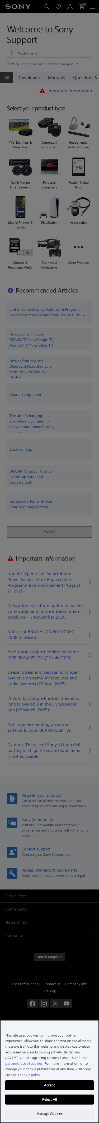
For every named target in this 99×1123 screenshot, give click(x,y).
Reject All (49, 1099)
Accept (49, 1085)
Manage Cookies (49, 1113)
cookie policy (30, 1075)
